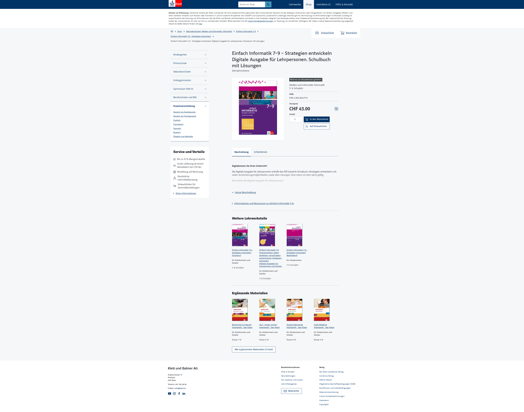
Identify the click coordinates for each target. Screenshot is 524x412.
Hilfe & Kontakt (344, 4)
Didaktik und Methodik (183, 136)
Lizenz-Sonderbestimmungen (260, 21)
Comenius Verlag (326, 376)
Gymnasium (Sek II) (183, 88)
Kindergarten (180, 54)
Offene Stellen (325, 380)
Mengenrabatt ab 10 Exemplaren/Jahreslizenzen (332, 101)
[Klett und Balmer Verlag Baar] (171, 31)
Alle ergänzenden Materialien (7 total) (254, 349)
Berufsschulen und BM (184, 97)
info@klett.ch (180, 388)
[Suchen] (268, 4)
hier (200, 24)
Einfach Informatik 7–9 (246, 31)
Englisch (177, 120)
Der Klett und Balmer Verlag (331, 372)
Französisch (178, 124)
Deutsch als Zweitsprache (184, 112)
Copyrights (323, 404)
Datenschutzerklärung (328, 392)
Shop (309, 4)
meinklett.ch (323, 4)
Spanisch (177, 128)
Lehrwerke (295, 4)
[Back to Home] (175, 3)
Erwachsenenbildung (184, 106)
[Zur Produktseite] (244, 235)
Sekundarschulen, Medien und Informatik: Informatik (209, 31)
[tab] (241, 152)
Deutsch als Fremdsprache (184, 116)
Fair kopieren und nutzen (292, 380)
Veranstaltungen (288, 376)
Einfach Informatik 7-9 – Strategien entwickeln (191, 36)
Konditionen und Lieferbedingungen (335, 388)
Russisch (177, 132)
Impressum (324, 400)
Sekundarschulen (182, 71)
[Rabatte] (336, 109)
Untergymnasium (182, 80)
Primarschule (180, 63)
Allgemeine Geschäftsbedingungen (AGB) (337, 384)
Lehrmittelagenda (289, 384)
